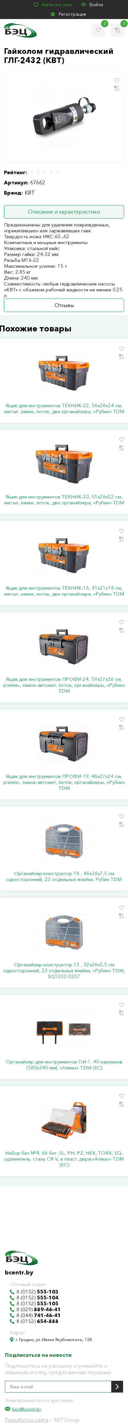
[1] (32, 172)
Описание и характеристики (64, 211)
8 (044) (38, 1315)
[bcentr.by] (20, 30)
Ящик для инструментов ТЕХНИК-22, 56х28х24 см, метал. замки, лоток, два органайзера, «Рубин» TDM (64, 408)
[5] (57, 172)
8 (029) (38, 1309)
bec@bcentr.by (26, 1409)
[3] (44, 172)
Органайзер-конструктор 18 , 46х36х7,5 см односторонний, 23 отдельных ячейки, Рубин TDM (64, 876)
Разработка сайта (26, 1420)
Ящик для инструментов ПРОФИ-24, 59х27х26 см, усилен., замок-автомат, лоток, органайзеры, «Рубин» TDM (64, 685)
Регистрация (72, 14)
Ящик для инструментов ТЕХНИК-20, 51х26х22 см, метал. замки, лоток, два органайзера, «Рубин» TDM (64, 500)
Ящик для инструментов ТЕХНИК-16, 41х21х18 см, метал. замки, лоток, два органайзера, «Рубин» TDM (64, 591)
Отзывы (64, 305)
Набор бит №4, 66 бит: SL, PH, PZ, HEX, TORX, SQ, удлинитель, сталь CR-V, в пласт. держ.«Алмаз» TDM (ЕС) (64, 1159)
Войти (96, 5)
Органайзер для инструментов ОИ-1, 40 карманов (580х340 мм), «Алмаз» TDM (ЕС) (64, 1065)
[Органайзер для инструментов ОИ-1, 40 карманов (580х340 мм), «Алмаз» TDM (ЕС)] (64, 1029)
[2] (38, 172)
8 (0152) (37, 1292)
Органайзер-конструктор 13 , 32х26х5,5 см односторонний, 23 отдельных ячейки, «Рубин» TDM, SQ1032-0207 (64, 970)
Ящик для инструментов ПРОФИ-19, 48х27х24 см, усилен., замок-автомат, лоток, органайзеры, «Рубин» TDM (64, 782)
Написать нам (57, 5)
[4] (51, 172)
